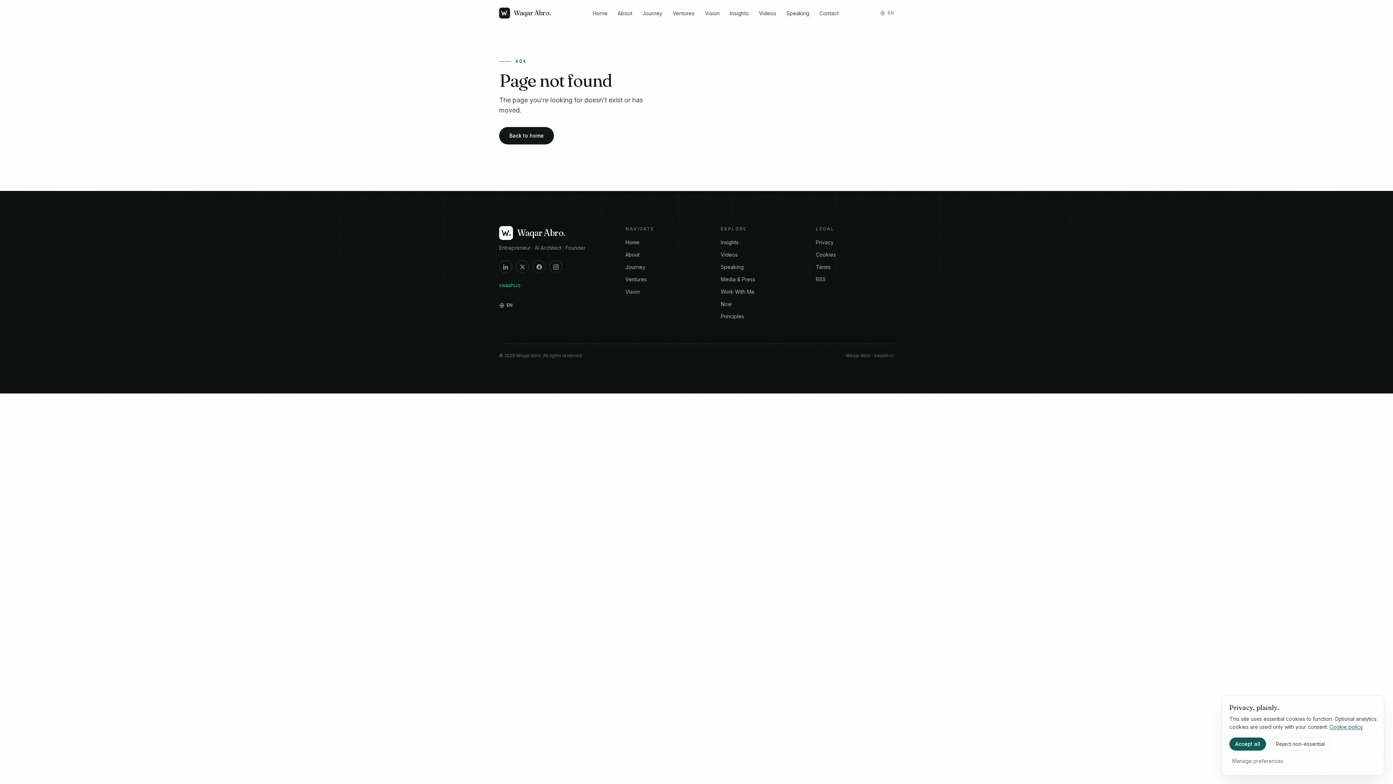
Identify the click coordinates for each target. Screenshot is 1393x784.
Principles (732, 316)
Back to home (526, 135)
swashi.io (510, 285)
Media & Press (738, 279)
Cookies (826, 255)
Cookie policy (1346, 727)
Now (726, 304)
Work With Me (738, 292)
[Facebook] (539, 266)
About (625, 13)
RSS (821, 279)
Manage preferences (1257, 761)
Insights (739, 13)
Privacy (825, 242)
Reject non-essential (1300, 744)
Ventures (684, 13)
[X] (522, 266)
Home (600, 13)
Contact (829, 13)
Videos (767, 13)
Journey (652, 13)
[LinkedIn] (505, 266)
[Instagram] (555, 266)
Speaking (797, 13)
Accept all (1247, 744)
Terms (823, 267)
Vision (712, 13)
